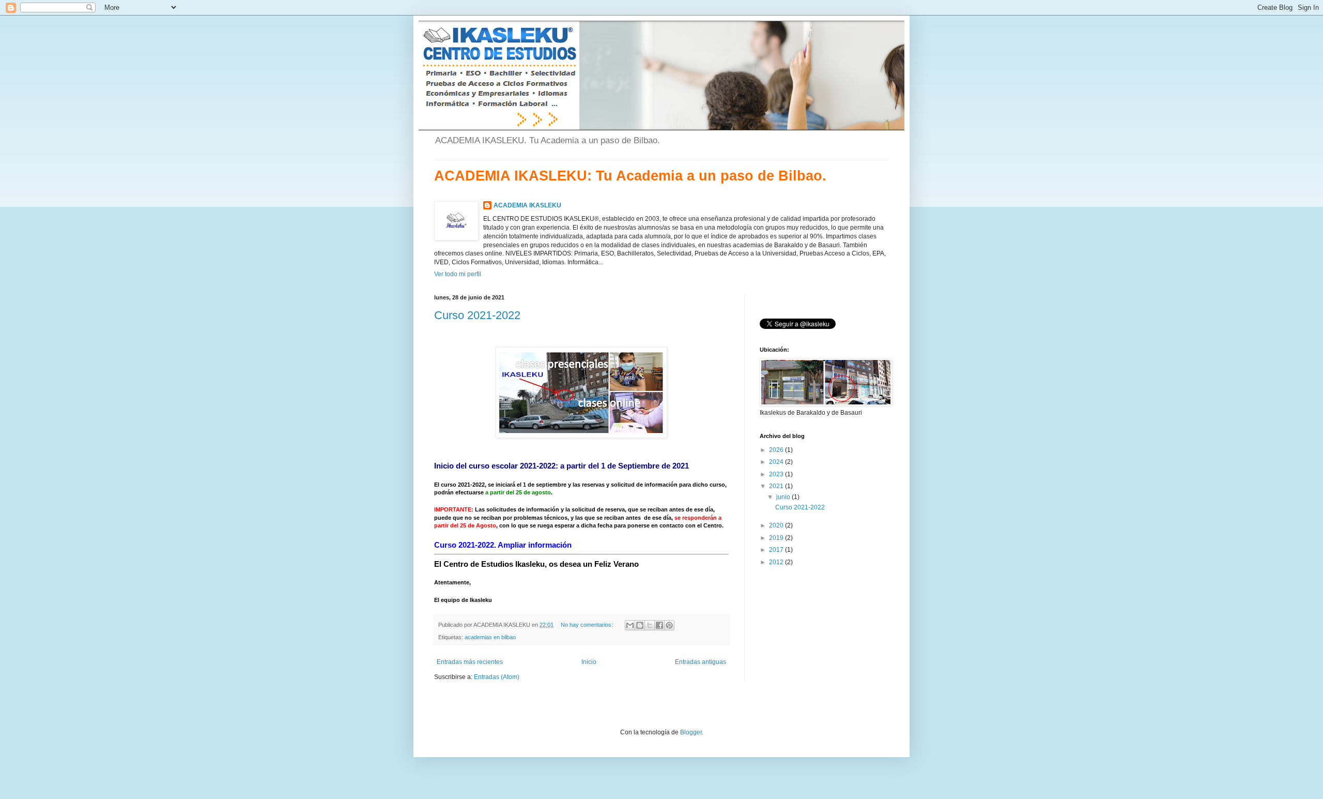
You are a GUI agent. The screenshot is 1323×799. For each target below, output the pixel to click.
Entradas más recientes (470, 662)
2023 (777, 474)
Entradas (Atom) (496, 677)
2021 (777, 486)
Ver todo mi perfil (457, 274)
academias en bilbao (490, 637)
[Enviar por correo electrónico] (630, 625)
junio (784, 497)
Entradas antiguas (700, 662)
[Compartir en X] (649, 625)
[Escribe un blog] (640, 625)
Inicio (588, 662)
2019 (777, 537)
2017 (777, 549)
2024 (777, 461)
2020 (777, 525)
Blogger (691, 732)
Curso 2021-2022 (477, 315)
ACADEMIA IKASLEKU (527, 205)
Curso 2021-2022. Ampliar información (503, 544)
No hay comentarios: (587, 625)
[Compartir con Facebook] (659, 625)
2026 (777, 450)
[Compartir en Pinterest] (669, 625)
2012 (777, 562)
